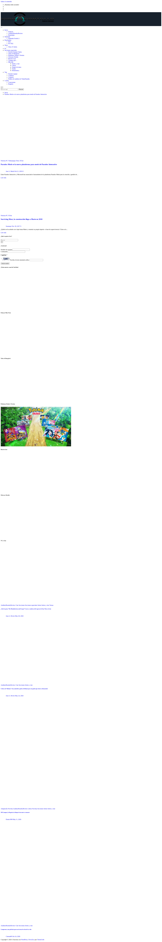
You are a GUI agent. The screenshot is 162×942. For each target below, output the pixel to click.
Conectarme (11, 82)
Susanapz (8, 226)
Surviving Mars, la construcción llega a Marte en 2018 (21, 219)
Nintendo (7, 37)
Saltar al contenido (6, 1)
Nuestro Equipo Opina (15, 52)
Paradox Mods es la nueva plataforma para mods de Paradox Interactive (25, 94)
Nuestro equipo (12, 74)
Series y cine (16, 64)
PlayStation (7, 40)
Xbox (6, 45)
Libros (14, 65)
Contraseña (4, 251)
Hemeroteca (15, 70)
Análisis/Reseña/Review (15, 33)
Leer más (3, 177)
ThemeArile (40, 939)
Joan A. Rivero (10, 616)
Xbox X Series (12, 47)
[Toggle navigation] (1, 27)
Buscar (21, 89)
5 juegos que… (12, 60)
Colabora (11, 75)
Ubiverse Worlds (13, 57)
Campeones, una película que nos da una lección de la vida (16, 929)
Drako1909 (9, 819)
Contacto (11, 77)
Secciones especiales (10, 50)
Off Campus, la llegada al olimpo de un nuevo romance (15, 812)
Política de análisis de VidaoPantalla (19, 79)
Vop (5, 72)
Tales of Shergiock (13, 53)
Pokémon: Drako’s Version (16, 55)
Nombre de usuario (6, 249)
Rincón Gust (12, 58)
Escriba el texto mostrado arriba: (19, 260)
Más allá (10, 62)
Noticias (10, 32)
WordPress (24, 939)
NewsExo (31, 939)
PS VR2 (10, 43)
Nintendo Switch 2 (13, 38)
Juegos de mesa (16, 67)
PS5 (9, 42)
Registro (10, 84)
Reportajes (11, 35)
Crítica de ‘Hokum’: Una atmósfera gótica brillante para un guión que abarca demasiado (24, 688)
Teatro (14, 69)
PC (5, 48)
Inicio (6, 30)
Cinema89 (9, 936)
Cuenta (6, 80)
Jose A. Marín (10, 171)
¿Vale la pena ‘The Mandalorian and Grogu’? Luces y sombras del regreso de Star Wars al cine (26, 609)
